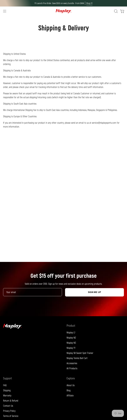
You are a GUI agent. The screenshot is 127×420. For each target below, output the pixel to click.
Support (7, 378)
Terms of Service (10, 415)
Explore (71, 378)
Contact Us (8, 405)
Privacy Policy (9, 410)
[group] (63, 3)
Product (71, 325)
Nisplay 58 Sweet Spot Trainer (80, 352)
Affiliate (70, 395)
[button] (115, 11)
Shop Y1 (89, 3)
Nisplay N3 (71, 342)
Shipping (7, 390)
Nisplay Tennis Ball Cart (77, 358)
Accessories (72, 363)
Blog (68, 390)
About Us (70, 385)
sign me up (94, 292)
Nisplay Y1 (71, 347)
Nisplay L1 (71, 332)
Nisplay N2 (71, 337)
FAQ (5, 385)
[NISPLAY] (63, 11)
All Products (72, 368)
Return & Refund (10, 400)
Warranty (7, 395)
